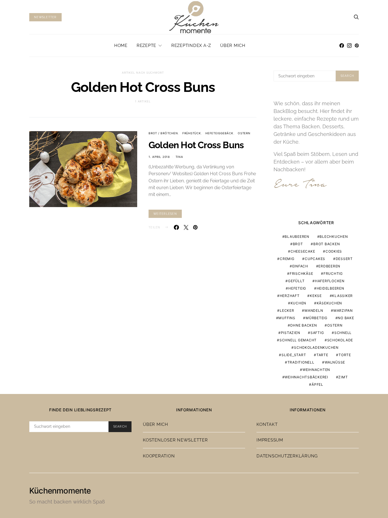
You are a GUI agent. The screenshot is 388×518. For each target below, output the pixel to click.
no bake (346, 318)
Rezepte (146, 45)
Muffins (286, 318)
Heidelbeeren (330, 288)
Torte (345, 355)
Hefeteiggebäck (219, 133)
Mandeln (313, 310)
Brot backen (326, 244)
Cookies (334, 251)
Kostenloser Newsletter (175, 440)
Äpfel (317, 384)
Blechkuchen (334, 236)
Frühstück (191, 133)
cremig (287, 259)
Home (121, 45)
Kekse (316, 296)
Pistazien (290, 333)
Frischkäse (301, 273)
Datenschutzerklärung (287, 456)
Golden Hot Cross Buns (196, 145)
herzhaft (290, 296)
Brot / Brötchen (163, 133)
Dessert (344, 259)
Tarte (322, 355)
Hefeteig (297, 288)
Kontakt (267, 424)
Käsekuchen (329, 303)
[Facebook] (341, 45)
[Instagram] (349, 45)
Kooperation (159, 456)
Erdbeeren (329, 266)
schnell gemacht (298, 340)
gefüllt (296, 281)
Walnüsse (335, 362)
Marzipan (343, 310)
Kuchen (298, 303)
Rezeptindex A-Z (191, 45)
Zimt (343, 377)
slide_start (293, 355)
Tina (179, 156)
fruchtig (333, 273)
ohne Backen (303, 325)
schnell (343, 333)
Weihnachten (316, 370)
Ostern (244, 133)
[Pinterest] (357, 45)
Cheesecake (303, 251)
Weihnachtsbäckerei (306, 377)
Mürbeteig (316, 318)
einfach (300, 266)
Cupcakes (315, 259)
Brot (298, 244)
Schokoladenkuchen (316, 347)
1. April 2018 (159, 156)
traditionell (300, 362)
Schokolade (340, 340)
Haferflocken (330, 281)
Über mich (232, 45)
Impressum (269, 440)
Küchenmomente (60, 491)
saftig (317, 333)
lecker (287, 310)
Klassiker (342, 296)
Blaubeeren (297, 236)
